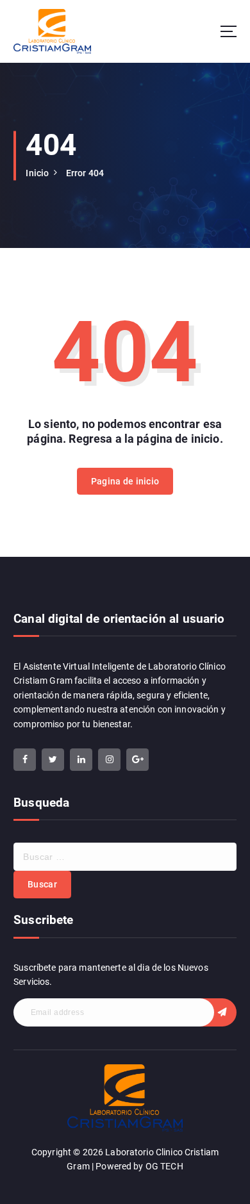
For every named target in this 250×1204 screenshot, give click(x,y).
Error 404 (85, 173)
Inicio (37, 173)
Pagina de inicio (125, 481)
